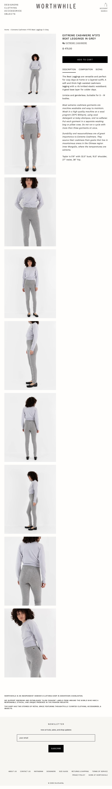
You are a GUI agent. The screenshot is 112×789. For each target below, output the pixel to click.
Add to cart (85, 59)
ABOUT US (12, 771)
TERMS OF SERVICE (100, 771)
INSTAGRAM (38, 771)
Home (6, 30)
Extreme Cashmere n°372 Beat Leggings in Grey (30, 30)
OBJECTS (10, 14)
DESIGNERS (11, 5)
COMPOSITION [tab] (86, 69)
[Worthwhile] (56, 6)
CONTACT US (25, 771)
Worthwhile (58, 783)
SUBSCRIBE (56, 748)
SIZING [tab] (99, 69)
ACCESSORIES (13, 11)
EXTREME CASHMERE (76, 43)
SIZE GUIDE (63, 771)
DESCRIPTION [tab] (69, 69)
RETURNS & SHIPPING (80, 771)
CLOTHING (10, 8)
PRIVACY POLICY (78, 775)
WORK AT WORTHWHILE (98, 775)
